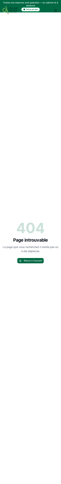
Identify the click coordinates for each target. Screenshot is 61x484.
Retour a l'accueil (33, 260)
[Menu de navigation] (56, 11)
